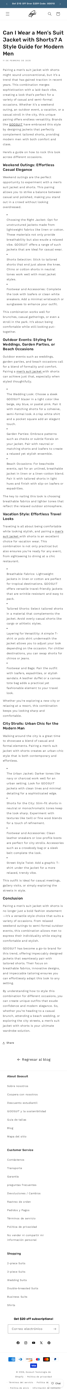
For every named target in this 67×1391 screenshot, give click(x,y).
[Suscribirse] (55, 1328)
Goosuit (30, 1372)
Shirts (11, 1305)
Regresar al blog (36, 1059)
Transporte (14, 1168)
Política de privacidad (22, 1226)
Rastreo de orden (19, 1201)
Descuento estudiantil (22, 1102)
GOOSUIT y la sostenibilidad (26, 1111)
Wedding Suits (17, 1280)
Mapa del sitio (17, 1136)
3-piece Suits (16, 1271)
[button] (7, 14)
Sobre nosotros (17, 1086)
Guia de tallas (16, 1119)
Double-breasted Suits (22, 1288)
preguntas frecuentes (22, 1185)
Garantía (13, 1176)
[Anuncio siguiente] (60, 4)
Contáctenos (15, 1159)
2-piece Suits (16, 1263)
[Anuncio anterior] (7, 4)
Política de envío (19, 1388)
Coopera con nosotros (22, 1094)
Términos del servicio (21, 1382)
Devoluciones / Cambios (24, 1193)
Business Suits (17, 1296)
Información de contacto (47, 1388)
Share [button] (10, 1042)
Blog (10, 1128)
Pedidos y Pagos (18, 1210)
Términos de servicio (21, 1218)
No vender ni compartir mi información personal (25, 1237)
